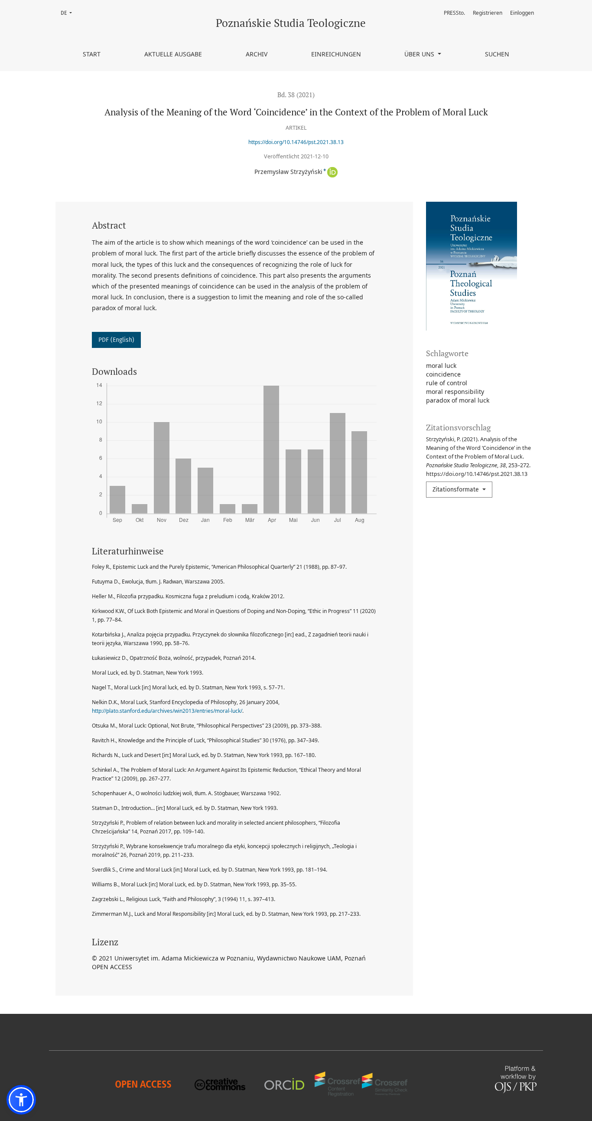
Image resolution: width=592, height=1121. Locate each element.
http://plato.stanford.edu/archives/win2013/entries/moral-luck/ (167, 711)
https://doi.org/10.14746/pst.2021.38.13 (296, 142)
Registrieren (487, 12)
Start (92, 54)
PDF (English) (116, 340)
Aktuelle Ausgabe (173, 54)
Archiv (256, 54)
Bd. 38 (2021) (296, 94)
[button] (21, 1099)
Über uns (420, 54)
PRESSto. (454, 12)
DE (69, 13)
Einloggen (522, 12)
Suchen (497, 54)
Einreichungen (336, 54)
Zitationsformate (457, 489)
